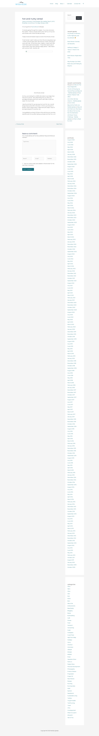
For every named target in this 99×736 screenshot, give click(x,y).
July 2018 (70, 373)
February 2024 (71, 210)
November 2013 (71, 509)
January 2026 (71, 154)
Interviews (70, 647)
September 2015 (71, 455)
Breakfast (24, 23)
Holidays (69, 640)
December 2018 (71, 361)
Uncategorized (71, 710)
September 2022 (72, 251)
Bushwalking (71, 615)
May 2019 (69, 348)
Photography (71, 669)
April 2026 (70, 149)
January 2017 (71, 416)
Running (69, 683)
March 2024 (70, 208)
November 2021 (71, 276)
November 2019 (71, 334)
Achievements (71, 606)
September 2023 (72, 222)
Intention (70, 644)
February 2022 (71, 268)
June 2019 (70, 346)
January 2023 (71, 242)
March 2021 (70, 295)
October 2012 (71, 540)
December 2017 (71, 390)
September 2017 (71, 397)
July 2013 (70, 518)
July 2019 (70, 344)
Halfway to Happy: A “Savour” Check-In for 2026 (73, 49)
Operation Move (71, 659)
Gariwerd (69, 625)
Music (69, 657)
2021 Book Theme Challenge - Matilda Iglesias (72, 117)
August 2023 (71, 225)
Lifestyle (69, 649)
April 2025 (70, 176)
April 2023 (70, 234)
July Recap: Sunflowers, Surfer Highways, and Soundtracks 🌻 (73, 35)
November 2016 (71, 421)
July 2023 (70, 227)
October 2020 (71, 307)
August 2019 (70, 341)
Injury (69, 642)
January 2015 (71, 475)
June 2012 (70, 550)
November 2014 (71, 480)
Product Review (71, 671)
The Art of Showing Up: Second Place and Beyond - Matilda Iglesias (74, 91)
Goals (68, 630)
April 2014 (70, 497)
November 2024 (71, 188)
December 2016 (71, 419)
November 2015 (71, 450)
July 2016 (69, 431)
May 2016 (69, 436)
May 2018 (70, 378)
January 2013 (71, 533)
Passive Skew (71, 664)
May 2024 (70, 203)
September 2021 (71, 280)
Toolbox (69, 698)
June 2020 (70, 317)
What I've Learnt (71, 712)
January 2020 (71, 329)
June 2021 (70, 288)
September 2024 (72, 193)
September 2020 (72, 310)
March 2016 (70, 441)
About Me (70, 603)
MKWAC (69, 654)
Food (34, 21)
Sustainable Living (72, 695)
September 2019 (71, 339)
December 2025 (71, 157)
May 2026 (70, 147)
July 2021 (70, 285)
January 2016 (71, 446)
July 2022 (70, 256)
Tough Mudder (71, 700)
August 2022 (71, 254)
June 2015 (70, 463)
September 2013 (71, 514)
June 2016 (70, 433)
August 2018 (70, 370)
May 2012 (69, 552)
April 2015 (70, 467)
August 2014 (70, 487)
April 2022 (70, 263)
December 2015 (71, 448)
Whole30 (70, 715)
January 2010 (71, 562)
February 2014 (71, 501)
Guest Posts (70, 635)
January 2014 (71, 504)
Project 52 (70, 676)
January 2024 (71, 212)
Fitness (69, 620)
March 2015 (70, 470)
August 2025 (70, 166)
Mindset (69, 652)
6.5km (69, 598)
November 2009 (71, 565)
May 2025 (70, 174)
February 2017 (71, 414)
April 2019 (70, 351)
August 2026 (70, 140)
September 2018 (72, 368)
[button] (64, 3)
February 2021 (71, 297)
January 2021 (71, 300)
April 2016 (70, 438)
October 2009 (71, 567)
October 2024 (71, 191)
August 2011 (70, 560)
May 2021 (69, 290)
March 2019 (70, 353)
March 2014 (70, 499)
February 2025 (71, 181)
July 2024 (70, 198)
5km (68, 596)
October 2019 (71, 336)
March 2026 (70, 152)
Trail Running (71, 703)
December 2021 (71, 273)
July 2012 (70, 548)
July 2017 (70, 402)
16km (68, 589)
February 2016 (71, 443)
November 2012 (71, 538)
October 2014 (71, 482)
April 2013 (70, 526)
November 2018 (71, 363)
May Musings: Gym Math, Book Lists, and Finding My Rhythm (74, 64)
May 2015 (69, 465)
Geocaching (70, 627)
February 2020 (71, 327)
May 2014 (69, 494)
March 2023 (70, 237)
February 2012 (71, 555)
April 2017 (70, 409)
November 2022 (71, 246)
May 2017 (69, 407)
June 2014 (70, 492)
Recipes (38, 21)
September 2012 (71, 543)
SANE (46, 23)
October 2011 (71, 557)
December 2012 (71, 535)
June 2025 (70, 171)
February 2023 (71, 239)
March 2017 (70, 412)
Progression (70, 674)
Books (69, 613)
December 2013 (71, 506)
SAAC (68, 688)
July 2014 (70, 489)
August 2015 (70, 458)
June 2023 (70, 229)
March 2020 (70, 324)
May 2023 (70, 232)
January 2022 (71, 271)
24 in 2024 (72, 102)
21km (68, 591)
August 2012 (70, 545)
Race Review (70, 678)
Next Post (60, 124)
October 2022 (71, 249)
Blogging (69, 610)
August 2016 (70, 429)
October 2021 (71, 278)
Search (69, 15)
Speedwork (70, 693)
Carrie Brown (31, 23)
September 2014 (71, 484)
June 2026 (70, 144)
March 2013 (70, 528)
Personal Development (73, 666)
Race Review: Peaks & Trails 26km (74, 94)
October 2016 (71, 424)
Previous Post (19, 124)
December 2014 (71, 477)
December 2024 (71, 186)
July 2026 (70, 142)
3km (68, 593)
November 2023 (71, 217)
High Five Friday (71, 637)
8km (68, 601)
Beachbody (70, 608)
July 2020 (70, 314)
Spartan (69, 691)
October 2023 (71, 220)
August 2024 (71, 195)
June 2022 (70, 259)
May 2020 (70, 319)
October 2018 (71, 365)
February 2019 (71, 356)
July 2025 (70, 169)
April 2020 (70, 322)
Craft (68, 618)
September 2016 (71, 426)
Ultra (68, 708)
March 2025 (70, 178)
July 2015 (69, 460)
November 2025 (71, 159)
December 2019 (71, 331)
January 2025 (71, 183)
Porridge (37, 23)
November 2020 (71, 305)
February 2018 (71, 385)
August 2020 (71, 312)
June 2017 (70, 404)
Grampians (70, 632)
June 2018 (70, 375)
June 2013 (70, 521)
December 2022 (71, 244)
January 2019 (71, 358)
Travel (69, 705)
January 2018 (71, 387)
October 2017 (71, 395)
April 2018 (70, 380)
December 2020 (71, 302)
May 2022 (70, 261)
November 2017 (71, 392)
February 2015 (71, 472)
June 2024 (70, 200)
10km (68, 586)
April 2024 (70, 205)
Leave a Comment (27, 21)
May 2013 (69, 523)
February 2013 (71, 531)
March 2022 (70, 266)
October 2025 (71, 161)
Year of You (70, 717)
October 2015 (71, 453)
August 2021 (70, 283)
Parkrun (69, 661)
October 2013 (71, 511)
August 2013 (70, 516)
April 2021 (70, 293)
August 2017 (70, 399)
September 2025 (72, 164)
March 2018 (70, 382)
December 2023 (71, 215)
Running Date (71, 686)
